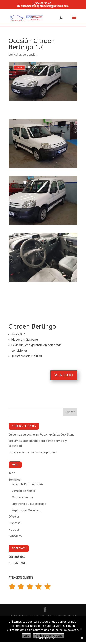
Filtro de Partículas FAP (28, 484)
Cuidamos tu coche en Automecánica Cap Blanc (41, 434)
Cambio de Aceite (24, 491)
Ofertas (14, 516)
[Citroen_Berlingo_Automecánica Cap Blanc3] (43, 282)
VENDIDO (63, 375)
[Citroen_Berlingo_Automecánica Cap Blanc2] (43, 225)
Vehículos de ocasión (23, 55)
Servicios (14, 479)
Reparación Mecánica (26, 510)
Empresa (14, 523)
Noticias (14, 529)
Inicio (12, 473)
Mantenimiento (22, 497)
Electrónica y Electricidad (29, 504)
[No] (81, 629)
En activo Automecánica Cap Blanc (32, 452)
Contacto (15, 536)
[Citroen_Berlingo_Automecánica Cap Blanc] (43, 168)
